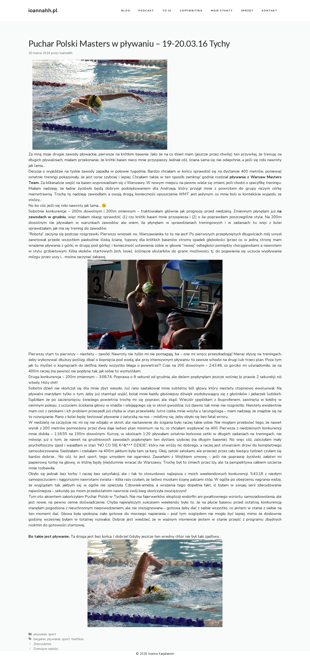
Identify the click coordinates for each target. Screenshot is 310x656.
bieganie (40, 639)
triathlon (77, 639)
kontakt (269, 10)
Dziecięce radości (46, 649)
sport (52, 634)
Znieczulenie (42, 644)
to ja (166, 10)
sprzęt (247, 10)
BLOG (125, 10)
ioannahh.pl (43, 10)
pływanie (40, 634)
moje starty (222, 10)
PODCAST (146, 10)
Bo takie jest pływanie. (49, 536)
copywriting (191, 10)
